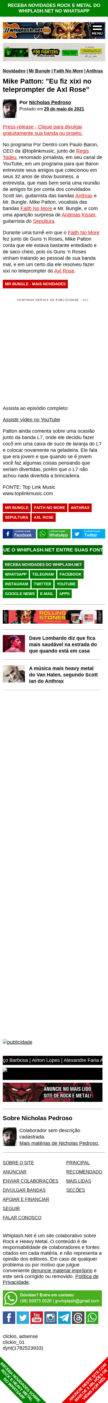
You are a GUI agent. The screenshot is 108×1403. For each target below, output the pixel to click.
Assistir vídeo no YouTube (31, 419)
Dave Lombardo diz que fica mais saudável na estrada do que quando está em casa (63, 644)
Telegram (43, 574)
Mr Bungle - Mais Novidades (35, 284)
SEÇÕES (75, 1190)
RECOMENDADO (84, 1171)
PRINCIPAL (78, 1162)
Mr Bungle (39, 70)
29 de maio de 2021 (64, 108)
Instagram (16, 584)
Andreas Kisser (78, 215)
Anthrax (94, 70)
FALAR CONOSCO (22, 1217)
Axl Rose (64, 271)
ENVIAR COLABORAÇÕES (30, 1180)
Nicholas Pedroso (50, 102)
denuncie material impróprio (61, 1270)
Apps (64, 593)
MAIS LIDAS (78, 1180)
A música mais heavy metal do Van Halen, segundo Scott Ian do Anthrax (63, 675)
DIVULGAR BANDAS (24, 1190)
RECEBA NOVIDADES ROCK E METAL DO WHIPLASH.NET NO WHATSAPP (54, 8)
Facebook (70, 574)
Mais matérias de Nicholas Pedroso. (59, 1143)
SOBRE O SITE (18, 1162)
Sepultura (43, 221)
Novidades (14, 70)
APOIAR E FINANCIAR (26, 1199)
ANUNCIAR (15, 1171)
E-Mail (47, 593)
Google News (20, 593)
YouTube (66, 584)
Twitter (42, 584)
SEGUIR (11, 1208)
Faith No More (68, 70)
